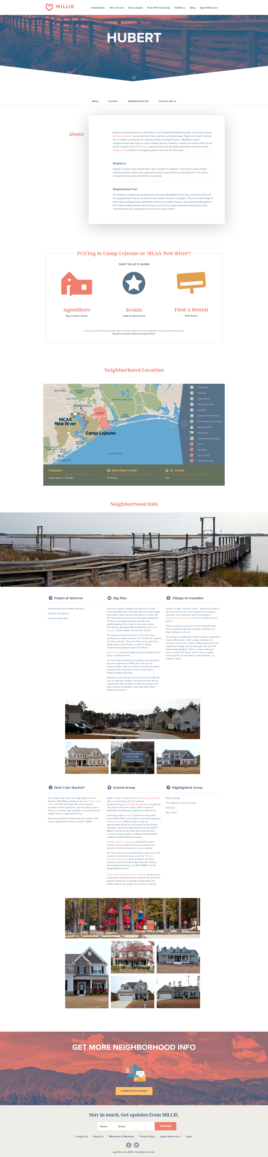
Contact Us (82, 1136)
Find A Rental (191, 309)
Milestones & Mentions (121, 1136)
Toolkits (179, 7)
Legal (189, 1136)
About (95, 101)
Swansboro (142, 146)
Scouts (134, 309)
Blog (192, 7)
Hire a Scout (116, 7)
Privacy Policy (147, 1136)
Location (113, 101)
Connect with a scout (134, 1091)
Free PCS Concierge (158, 7)
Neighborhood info (138, 101)
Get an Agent (135, 7)
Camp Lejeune (123, 136)
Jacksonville (119, 150)
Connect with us (167, 101)
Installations (98, 7)
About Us (98, 1136)
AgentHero (76, 309)
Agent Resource (209, 7)
